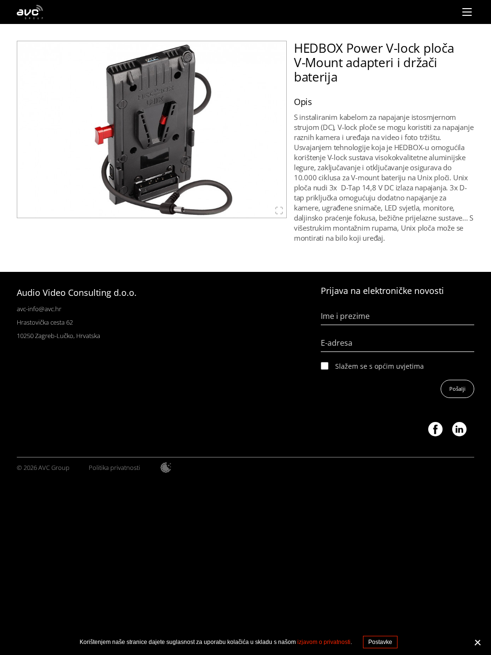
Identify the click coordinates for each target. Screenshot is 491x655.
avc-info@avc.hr (39, 308)
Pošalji (457, 388)
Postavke (380, 642)
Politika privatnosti (114, 467)
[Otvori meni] (467, 12)
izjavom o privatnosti (324, 642)
